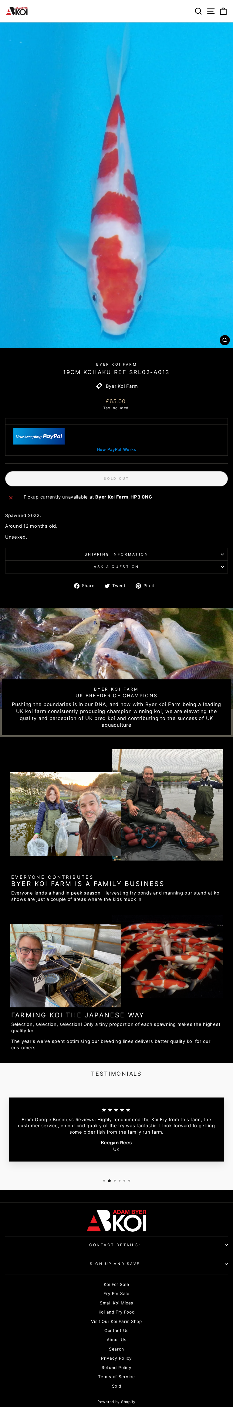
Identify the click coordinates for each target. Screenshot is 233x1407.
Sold (116, 1386)
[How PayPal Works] (39, 443)
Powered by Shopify (116, 1401)
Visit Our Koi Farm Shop (116, 1321)
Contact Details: (115, 1245)
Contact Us (116, 1330)
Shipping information (117, 554)
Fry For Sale (116, 1293)
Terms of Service (116, 1376)
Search (116, 1349)
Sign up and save (115, 1264)
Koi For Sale (116, 1284)
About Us (117, 1339)
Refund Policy (117, 1367)
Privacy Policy (116, 1358)
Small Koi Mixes (116, 1302)
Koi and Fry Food (117, 1312)
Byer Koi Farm (116, 364)
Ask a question (116, 567)
